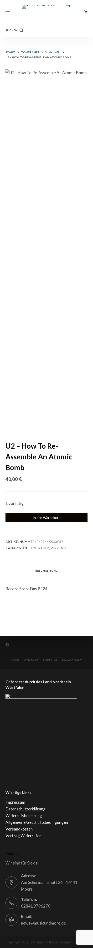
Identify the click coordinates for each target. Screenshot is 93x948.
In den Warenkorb (47, 517)
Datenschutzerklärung (25, 808)
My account (72, 660)
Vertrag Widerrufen (23, 835)
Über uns (50, 660)
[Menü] (7, 11)
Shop (15, 660)
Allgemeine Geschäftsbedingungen (36, 822)
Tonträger (39, 548)
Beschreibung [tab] (46, 570)
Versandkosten (19, 828)
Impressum (15, 802)
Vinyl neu (59, 548)
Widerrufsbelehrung (23, 815)
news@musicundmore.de (43, 923)
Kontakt (31, 660)
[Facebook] (7, 645)
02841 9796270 (35, 906)
